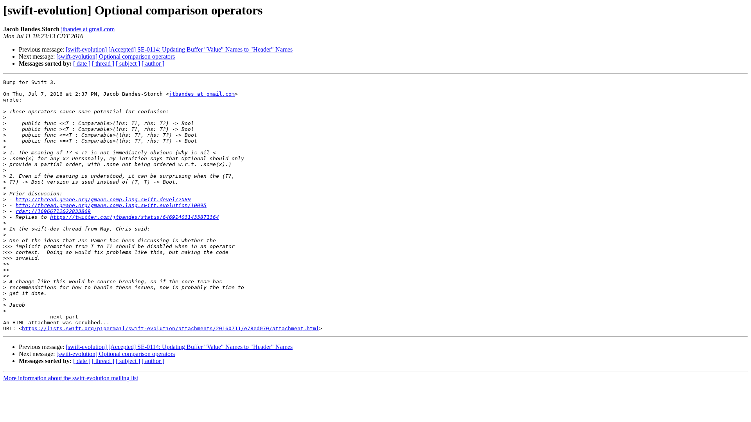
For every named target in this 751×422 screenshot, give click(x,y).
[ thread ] (103, 63)
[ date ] (81, 63)
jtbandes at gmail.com (88, 29)
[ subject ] (128, 63)
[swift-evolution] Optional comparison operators (115, 56)
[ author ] (153, 63)
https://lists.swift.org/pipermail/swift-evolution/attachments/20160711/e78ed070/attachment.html (170, 328)
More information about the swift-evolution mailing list (70, 378)
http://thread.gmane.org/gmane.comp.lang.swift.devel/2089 (103, 199)
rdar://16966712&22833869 (53, 211)
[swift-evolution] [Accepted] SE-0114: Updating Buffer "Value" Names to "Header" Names (179, 49)
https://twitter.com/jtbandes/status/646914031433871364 (134, 217)
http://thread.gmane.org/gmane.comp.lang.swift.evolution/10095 (111, 205)
